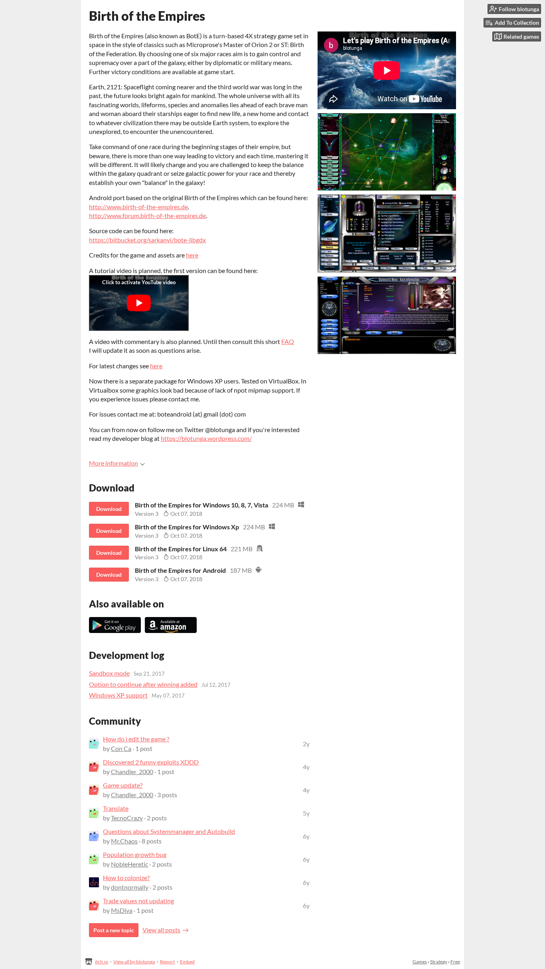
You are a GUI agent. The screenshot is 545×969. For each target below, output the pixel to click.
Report (167, 962)
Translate (115, 808)
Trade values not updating (138, 900)
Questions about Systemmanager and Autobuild (169, 831)
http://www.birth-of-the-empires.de (138, 206)
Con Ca (121, 748)
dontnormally (129, 887)
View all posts (161, 930)
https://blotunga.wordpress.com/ (206, 438)
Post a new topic (113, 930)
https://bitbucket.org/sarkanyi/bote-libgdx (147, 240)
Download (109, 508)
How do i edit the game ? (136, 739)
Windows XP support (118, 695)
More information (113, 463)
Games (420, 962)
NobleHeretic (129, 864)
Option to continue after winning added (143, 684)
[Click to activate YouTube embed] (139, 303)
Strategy (438, 962)
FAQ (287, 341)
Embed (187, 962)
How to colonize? (126, 877)
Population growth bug (134, 854)
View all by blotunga (134, 962)
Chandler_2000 (132, 771)
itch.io (101, 962)
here (192, 255)
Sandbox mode (109, 673)
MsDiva (121, 910)
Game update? (122, 785)
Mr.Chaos (124, 841)
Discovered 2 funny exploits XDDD (151, 762)
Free (455, 962)
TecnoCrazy (127, 818)
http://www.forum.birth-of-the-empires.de (147, 215)
